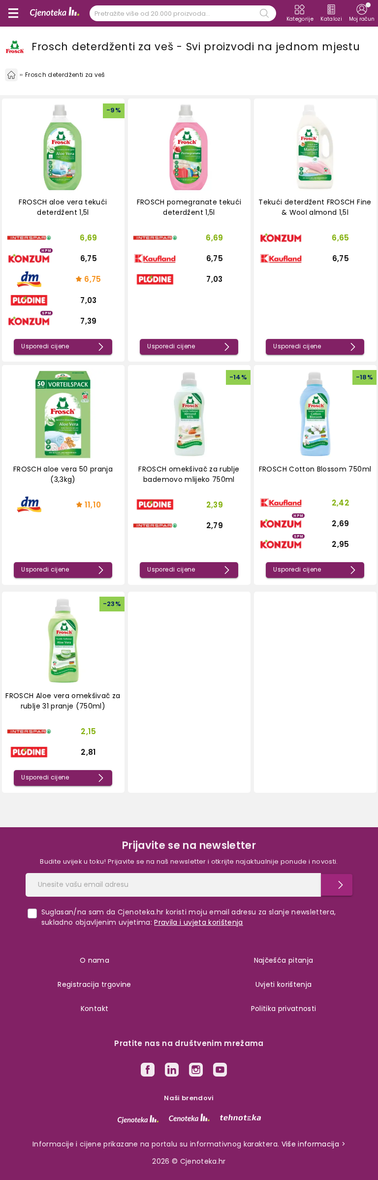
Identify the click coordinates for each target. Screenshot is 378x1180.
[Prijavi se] (336, 885)
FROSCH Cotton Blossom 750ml (315, 469)
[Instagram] (196, 1071)
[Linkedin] (172, 1071)
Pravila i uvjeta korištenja (198, 922)
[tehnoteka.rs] (240, 1117)
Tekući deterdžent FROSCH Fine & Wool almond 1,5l (314, 207)
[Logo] (55, 13)
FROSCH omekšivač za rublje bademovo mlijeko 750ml (188, 474)
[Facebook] (148, 1071)
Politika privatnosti (283, 1008)
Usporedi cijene (45, 346)
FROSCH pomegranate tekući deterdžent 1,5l (189, 207)
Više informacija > (314, 1144)
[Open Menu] (13, 13)
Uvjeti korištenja (283, 984)
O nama (94, 960)
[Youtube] (220, 1071)
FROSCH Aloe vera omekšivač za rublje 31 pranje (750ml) (62, 701)
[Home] (11, 74)
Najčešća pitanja (284, 960)
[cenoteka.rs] (189, 1117)
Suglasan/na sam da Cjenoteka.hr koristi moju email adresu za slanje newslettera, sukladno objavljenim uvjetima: (188, 917)
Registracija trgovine (94, 984)
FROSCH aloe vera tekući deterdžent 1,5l (63, 207)
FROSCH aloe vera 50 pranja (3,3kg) (63, 474)
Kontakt (94, 1008)
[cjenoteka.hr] (138, 1119)
